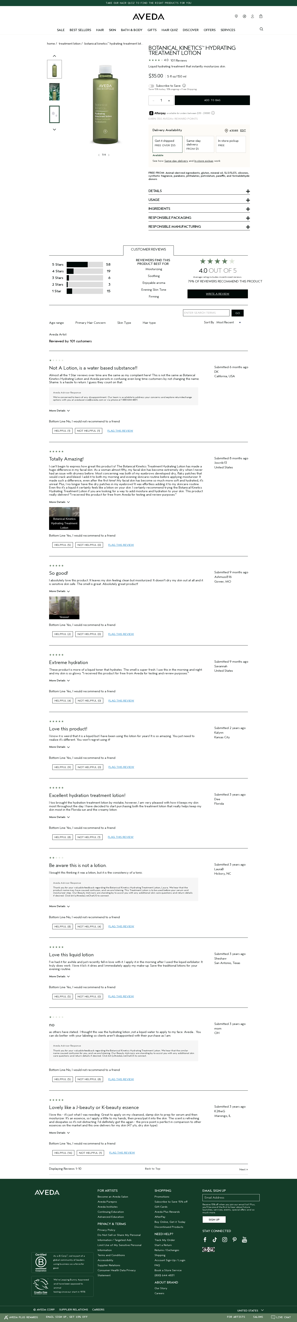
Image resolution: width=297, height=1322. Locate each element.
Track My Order (165, 1240)
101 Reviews (178, 60)
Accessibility (105, 1260)
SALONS (258, 1317)
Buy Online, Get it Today (170, 1222)
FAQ (157, 1265)
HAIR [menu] (100, 30)
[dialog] (261, 28)
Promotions (162, 1196)
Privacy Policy (106, 1230)
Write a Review (217, 294)
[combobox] (250, 1310)
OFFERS (210, 30)
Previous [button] (54, 60)
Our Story (161, 1288)
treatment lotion (70, 43)
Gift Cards (161, 1206)
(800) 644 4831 (164, 1275)
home (51, 43)
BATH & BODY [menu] (131, 30)
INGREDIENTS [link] (159, 209)
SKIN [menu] (112, 30)
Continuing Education (111, 1211)
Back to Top (152, 1168)
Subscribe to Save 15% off (171, 1201)
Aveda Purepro (107, 1201)
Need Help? (164, 1234)
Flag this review (120, 430)
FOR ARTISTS (236, 1317)
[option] (54, 69)
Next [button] (108, 155)
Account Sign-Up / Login (170, 1260)
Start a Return (163, 1245)
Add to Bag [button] (212, 100)
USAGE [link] (153, 200)
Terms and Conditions (111, 1255)
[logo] (148, 15)
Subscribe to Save (168, 86)
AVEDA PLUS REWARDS (23, 1317)
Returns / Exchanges (167, 1250)
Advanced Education (111, 1217)
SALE (61, 30)
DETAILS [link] (155, 191)
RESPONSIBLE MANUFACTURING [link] (174, 227)
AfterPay (160, 1217)
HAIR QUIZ (170, 30)
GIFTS (152, 30)
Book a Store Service (168, 1270)
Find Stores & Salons (236, 16)
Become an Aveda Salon (113, 1196)
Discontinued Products (169, 1227)
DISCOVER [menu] (191, 30)
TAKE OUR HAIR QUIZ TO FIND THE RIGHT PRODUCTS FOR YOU (148, 3)
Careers (159, 1293)
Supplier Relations (109, 1265)
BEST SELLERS (80, 30)
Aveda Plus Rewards (167, 1211)
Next (243, 1169)
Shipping (160, 1255)
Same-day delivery (176, 161)
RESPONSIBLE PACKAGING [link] (169, 218)
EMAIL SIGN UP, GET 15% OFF (67, 1317)
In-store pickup (203, 161)
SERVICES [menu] (228, 30)
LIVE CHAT (283, 1317)
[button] (64, 518)
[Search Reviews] (238, 313)
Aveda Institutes (108, 1206)
